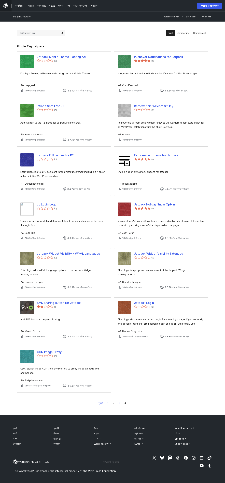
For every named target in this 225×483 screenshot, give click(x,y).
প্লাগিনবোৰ (58, 438)
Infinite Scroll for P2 (50, 106)
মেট (177, 433)
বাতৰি (15, 433)
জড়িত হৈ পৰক (139, 428)
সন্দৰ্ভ (15, 428)
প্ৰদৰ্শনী (56, 428)
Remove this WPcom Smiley (153, 106)
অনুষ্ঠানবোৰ (138, 433)
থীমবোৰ (56, 433)
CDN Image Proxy (49, 352)
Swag (138, 443)
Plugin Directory (22, 16)
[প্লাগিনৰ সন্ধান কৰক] (61, 33)
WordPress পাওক (209, 5)
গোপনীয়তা (17, 443)
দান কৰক (139, 438)
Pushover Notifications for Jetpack (158, 57)
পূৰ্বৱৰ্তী (100, 403)
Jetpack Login (144, 303)
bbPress (181, 438)
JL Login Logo (46, 204)
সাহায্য (96, 433)
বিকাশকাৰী (97, 438)
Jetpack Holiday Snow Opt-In (154, 204)
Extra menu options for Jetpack (156, 155)
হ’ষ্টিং (15, 438)
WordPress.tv (102, 443)
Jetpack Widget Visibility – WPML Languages (68, 253)
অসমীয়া (47, 462)
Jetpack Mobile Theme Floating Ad (61, 57)
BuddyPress (183, 443)
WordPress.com (185, 428)
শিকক (96, 428)
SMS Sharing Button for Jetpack (59, 303)
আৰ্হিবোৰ (57, 443)
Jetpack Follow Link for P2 (55, 155)
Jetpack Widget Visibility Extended (158, 253)
